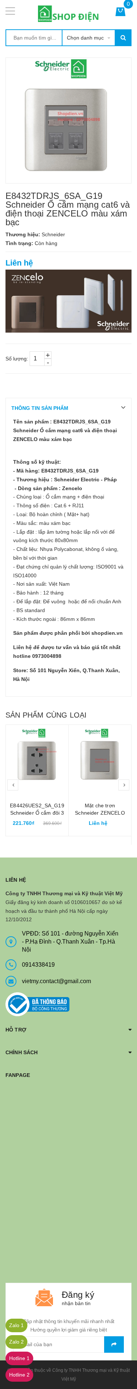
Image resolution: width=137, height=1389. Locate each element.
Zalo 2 (16, 1342)
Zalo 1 (16, 1325)
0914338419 (38, 965)
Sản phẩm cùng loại (46, 715)
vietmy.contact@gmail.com (56, 981)
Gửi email (114, 1344)
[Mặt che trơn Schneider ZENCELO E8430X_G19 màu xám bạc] (100, 756)
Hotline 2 (19, 1375)
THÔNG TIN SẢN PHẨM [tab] (39, 408)
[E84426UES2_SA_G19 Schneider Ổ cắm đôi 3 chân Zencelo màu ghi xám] (37, 756)
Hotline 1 (19, 1358)
